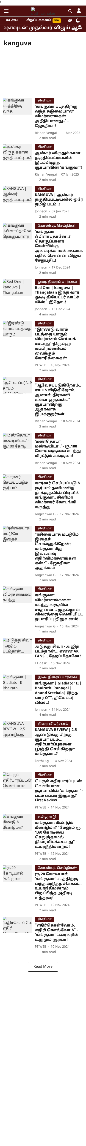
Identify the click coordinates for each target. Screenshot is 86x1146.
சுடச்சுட (12, 20)
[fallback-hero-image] (19, 119)
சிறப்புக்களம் (38, 20)
